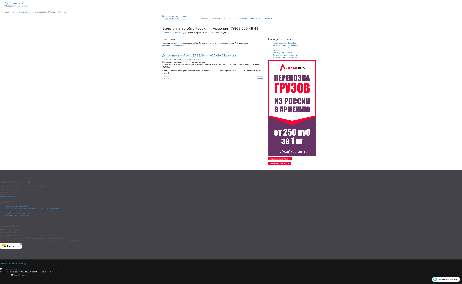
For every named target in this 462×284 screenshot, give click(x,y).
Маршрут (215, 18)
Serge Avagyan (58, 272)
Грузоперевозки (241, 18)
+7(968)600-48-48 (16, 3)
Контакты (269, 18)
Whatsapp (22, 263)
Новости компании (179, 59)
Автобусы (227, 18)
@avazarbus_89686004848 (173, 45)
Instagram (13, 263)
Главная (204, 18)
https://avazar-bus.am (8, 196)
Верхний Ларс (256, 18)
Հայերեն (24, 6)
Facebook (4, 263)
